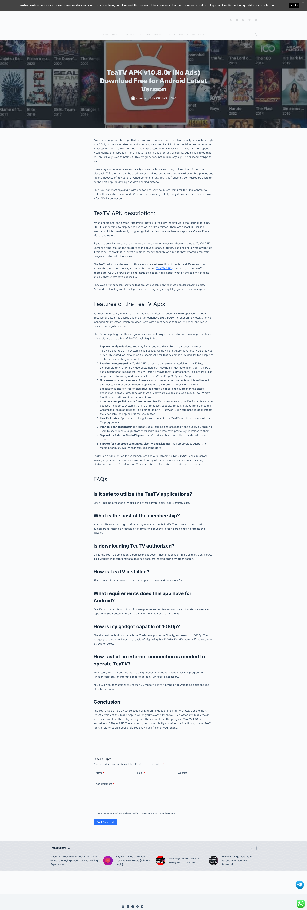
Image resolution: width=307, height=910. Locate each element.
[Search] (256, 34)
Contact (171, 34)
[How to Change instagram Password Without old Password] (213, 860)
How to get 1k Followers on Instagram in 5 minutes (184, 860)
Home (105, 34)
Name (100, 772)
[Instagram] (243, 20)
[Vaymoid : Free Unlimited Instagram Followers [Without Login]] (108, 860)
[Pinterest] (249, 20)
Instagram (145, 34)
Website (182, 772)
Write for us (198, 34)
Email (141, 772)
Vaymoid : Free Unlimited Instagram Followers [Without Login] (133, 860)
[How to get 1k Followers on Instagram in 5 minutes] (160, 860)
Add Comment (105, 783)
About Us (183, 34)
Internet (158, 34)
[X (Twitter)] (237, 20)
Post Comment (105, 822)
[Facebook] (231, 20)
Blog (173, 98)
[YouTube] (256, 20)
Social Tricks (129, 34)
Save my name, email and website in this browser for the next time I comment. (137, 813)
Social (115, 34)
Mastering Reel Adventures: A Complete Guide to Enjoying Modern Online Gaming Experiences (74, 860)
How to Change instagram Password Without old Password (236, 860)
